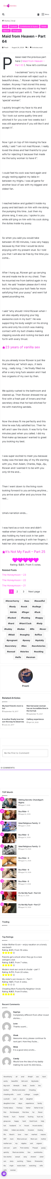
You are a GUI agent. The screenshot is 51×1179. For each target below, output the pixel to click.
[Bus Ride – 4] (9, 873)
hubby (9, 629)
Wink (15, 1047)
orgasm (39, 1143)
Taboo (29, 1161)
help (40, 623)
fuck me (40, 1117)
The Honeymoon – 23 (14, 574)
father (28, 1108)
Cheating (32, 1090)
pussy (27, 640)
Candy (16, 1058)
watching (32, 1166)
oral (31, 1143)
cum (14, 1099)
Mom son (34, 1139)
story (11, 1161)
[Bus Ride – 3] (9, 861)
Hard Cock (26, 623)
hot (5, 1126)
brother (6, 1090)
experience (30, 1103)
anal (22, 1077)
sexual (11, 651)
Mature (6, 31)
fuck (38, 612)
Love (15, 1023)
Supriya (16, 1012)
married (34, 1134)
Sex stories (8, 1157)
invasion (31, 1130)
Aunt (44, 1077)
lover (43, 629)
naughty (25, 634)
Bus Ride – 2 (23, 835)
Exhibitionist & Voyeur (29, 26)
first (5, 1112)
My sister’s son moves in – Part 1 (17, 979)
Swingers (16, 31)
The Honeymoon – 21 (14, 585)
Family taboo (8, 1108)
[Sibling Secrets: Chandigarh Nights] (9, 803)
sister (42, 1157)
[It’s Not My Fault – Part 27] (9, 908)
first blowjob (14, 1112)
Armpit (30, 1077)
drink (14, 612)
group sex (7, 1121)
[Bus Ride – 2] (9, 838)
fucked (12, 617)
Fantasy (19, 1108)
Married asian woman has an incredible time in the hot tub (37, 708)
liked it (11, 1134)
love (19, 1134)
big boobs (34, 1081)
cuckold (6, 1099)
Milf (5, 1139)
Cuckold (13, 26)
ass (27, 601)
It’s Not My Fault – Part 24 (29, 893)
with (5, 1170)
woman (31, 657)
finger (26, 612)
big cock (7, 1085)
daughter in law (9, 1103)
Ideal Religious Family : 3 (29, 846)
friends (6, 1117)
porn (15, 1148)
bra (39, 1085)
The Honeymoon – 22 (14, 580)
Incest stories (37, 1126)
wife (19, 657)
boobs (32, 1085)
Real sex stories (18, 1152)
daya (20, 1103)
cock (24, 606)
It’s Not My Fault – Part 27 (29, 904)
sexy (25, 1157)
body (13, 606)
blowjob (16, 1085)
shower (33, 1157)
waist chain (21, 1166)
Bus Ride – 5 (23, 881)
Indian (22, 629)
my (16, 1143)
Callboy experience (35, 719)
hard (11, 623)
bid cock (24, 1081)
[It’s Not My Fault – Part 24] (9, 896)
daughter (29, 1099)
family (40, 1103)
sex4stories (39, 646)
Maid (12, 634)
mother (43, 1139)
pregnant (12, 640)
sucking (39, 651)
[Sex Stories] (10, 6)
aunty (6, 1081)
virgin (11, 1166)
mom (11, 1139)
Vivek (15, 1035)
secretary (11, 646)
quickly (40, 640)
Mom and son (22, 1139)
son (5, 1161)
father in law (38, 1108)
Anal (13, 21)
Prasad (35, 1148)
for (33, 1112)
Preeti (6, 47)
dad (21, 1099)
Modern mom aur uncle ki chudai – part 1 (21, 969)
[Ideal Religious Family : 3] (9, 850)
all (16, 1077)
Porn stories (24, 1148)
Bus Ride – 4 (23, 870)
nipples (23, 1143)
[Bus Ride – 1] (9, 815)
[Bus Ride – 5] (9, 885)
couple (35, 1094)
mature (43, 1134)
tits (5, 1166)
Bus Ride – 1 (23, 811)
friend (40, 1112)
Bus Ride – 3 (23, 858)
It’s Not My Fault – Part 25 (25, 552)
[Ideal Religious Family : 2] (9, 827)
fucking (26, 617)
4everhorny (13, 601)
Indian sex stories (18, 1130)
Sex (25, 646)
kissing (40, 1130)
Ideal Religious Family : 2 (29, 823)
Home (7, 21)
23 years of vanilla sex (22, 347)
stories (25, 651)
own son (7, 1148)
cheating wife (8, 1094)
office (39, 634)
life (32, 629)
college (37, 606)
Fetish (43, 26)
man (26, 1134)
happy (40, 617)
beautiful (40, 601)
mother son (8, 1143)
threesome (38, 1161)
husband (13, 1126)
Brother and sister (18, 1090)
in (20, 1126)
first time (25, 1112)
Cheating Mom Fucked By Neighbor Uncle (21, 989)
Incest (26, 1126)
